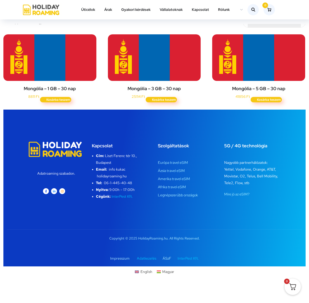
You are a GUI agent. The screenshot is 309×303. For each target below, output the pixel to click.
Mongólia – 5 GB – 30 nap (258, 89)
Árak (108, 9)
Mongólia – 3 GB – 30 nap (154, 89)
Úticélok (88, 9)
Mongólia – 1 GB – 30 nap (50, 89)
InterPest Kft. (122, 196)
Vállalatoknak (171, 9)
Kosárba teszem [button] (58, 100)
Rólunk (224, 9)
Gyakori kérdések (136, 9)
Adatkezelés (146, 258)
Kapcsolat (200, 9)
